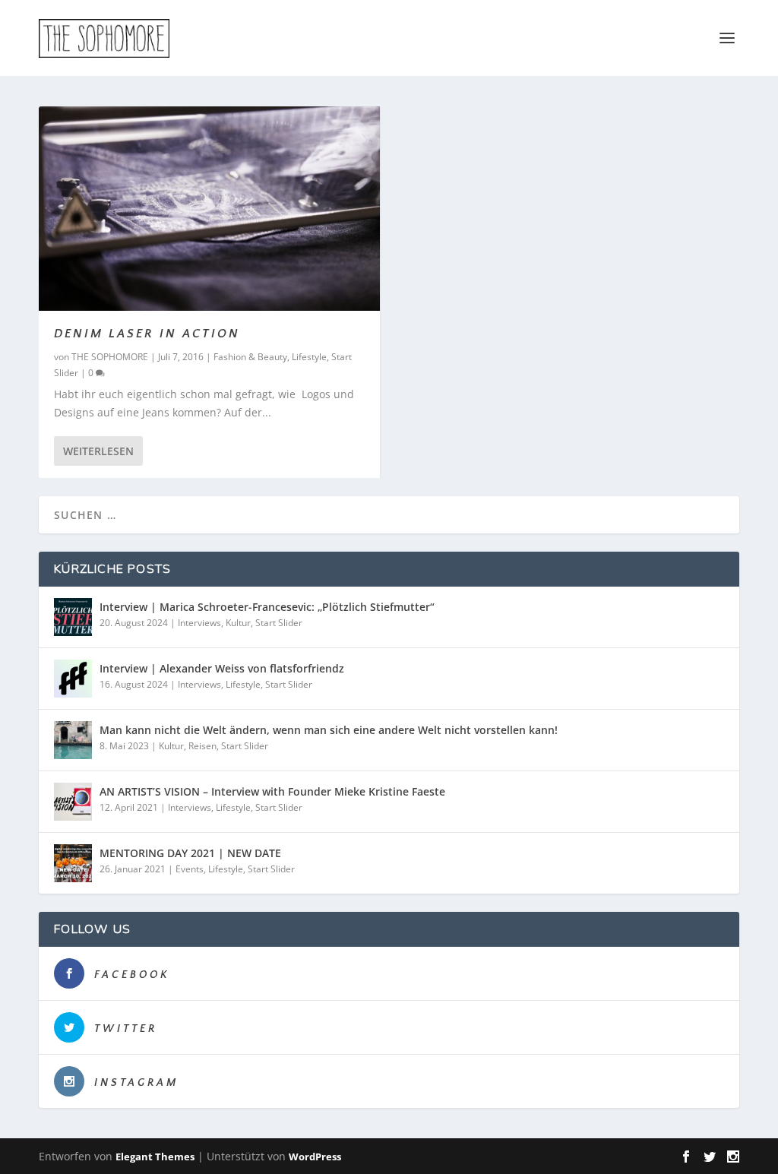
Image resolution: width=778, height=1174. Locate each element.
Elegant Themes (154, 1156)
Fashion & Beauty (250, 356)
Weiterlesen (98, 451)
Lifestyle (309, 356)
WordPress (315, 1156)
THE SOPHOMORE (109, 356)
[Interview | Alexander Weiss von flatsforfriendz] (73, 679)
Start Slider (278, 622)
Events (190, 868)
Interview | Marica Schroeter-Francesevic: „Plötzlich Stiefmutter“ (267, 607)
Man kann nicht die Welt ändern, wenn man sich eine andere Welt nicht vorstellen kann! (329, 730)
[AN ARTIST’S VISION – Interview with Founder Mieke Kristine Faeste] (73, 802)
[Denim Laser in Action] (209, 208)
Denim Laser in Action (147, 333)
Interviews (199, 622)
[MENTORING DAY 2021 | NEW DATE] (73, 863)
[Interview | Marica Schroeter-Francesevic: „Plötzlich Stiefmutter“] (73, 617)
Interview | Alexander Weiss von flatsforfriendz (222, 668)
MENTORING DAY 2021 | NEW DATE (190, 853)
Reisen (202, 745)
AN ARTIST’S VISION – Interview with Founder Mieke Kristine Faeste (272, 791)
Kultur (238, 622)
